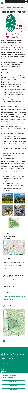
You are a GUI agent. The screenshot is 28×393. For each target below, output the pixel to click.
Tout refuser (13, 386)
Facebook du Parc (8, 301)
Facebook (4, 341)
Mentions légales (5, 373)
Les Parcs (8, 7)
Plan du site (4, 371)
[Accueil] (2, 1)
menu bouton (26, 1)
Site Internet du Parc (9, 299)
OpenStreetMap (17, 254)
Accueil (2, 7)
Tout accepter (13, 390)
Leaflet (11, 254)
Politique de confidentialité (8, 377)
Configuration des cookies (13, 381)
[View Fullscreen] (5, 247)
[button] (7, 198)
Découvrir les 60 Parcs (18, 7)
